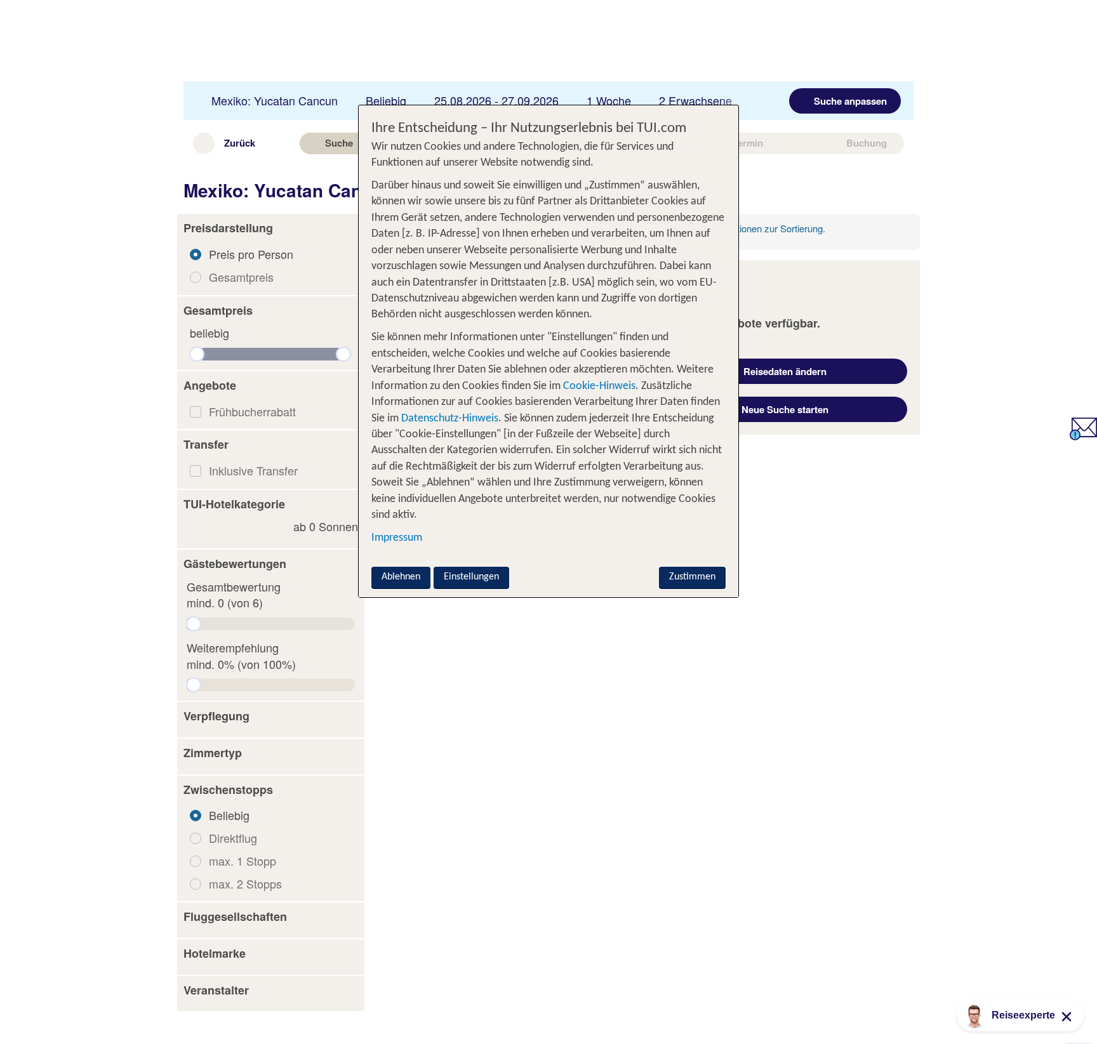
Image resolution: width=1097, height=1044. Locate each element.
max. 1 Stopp (242, 860)
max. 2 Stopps (245, 883)
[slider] (196, 354)
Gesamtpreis (241, 276)
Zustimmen (692, 577)
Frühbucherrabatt (252, 411)
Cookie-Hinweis (598, 386)
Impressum (396, 537)
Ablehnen (401, 577)
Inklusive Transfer (253, 470)
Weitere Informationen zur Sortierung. (748, 228)
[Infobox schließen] (863, 231)
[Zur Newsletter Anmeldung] (1083, 435)
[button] (270, 228)
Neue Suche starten (784, 409)
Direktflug (233, 837)
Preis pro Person (251, 254)
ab (325, 526)
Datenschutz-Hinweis (449, 418)
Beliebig (229, 815)
